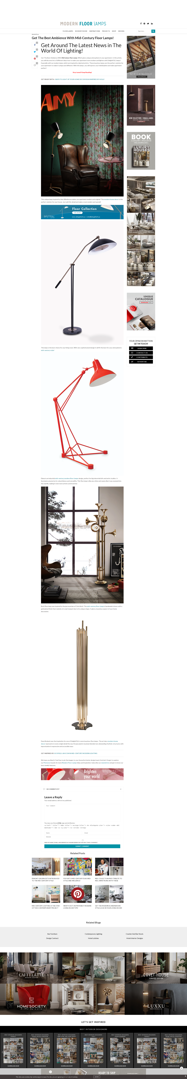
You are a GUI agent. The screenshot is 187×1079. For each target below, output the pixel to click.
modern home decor (111, 199)
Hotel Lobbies (93, 938)
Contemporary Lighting (93, 934)
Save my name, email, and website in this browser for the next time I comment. (71, 842)
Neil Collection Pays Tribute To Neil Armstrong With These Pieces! (108, 881)
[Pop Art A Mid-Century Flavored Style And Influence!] (77, 866)
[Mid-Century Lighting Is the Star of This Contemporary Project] (46, 894)
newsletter (105, 763)
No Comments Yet (53, 789)
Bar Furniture (52, 934)
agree (97, 1076)
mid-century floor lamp (95, 606)
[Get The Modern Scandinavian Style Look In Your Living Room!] (109, 894)
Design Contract (52, 938)
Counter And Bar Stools (134, 934)
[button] (184, 1052)
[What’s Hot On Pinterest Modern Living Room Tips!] (77, 894)
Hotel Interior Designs (134, 938)
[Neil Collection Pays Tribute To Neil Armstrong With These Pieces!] (109, 866)
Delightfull (35, 34)
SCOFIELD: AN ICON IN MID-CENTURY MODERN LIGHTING (76, 753)
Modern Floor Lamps (69, 763)
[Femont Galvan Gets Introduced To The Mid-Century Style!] (46, 866)
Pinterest (47, 763)
